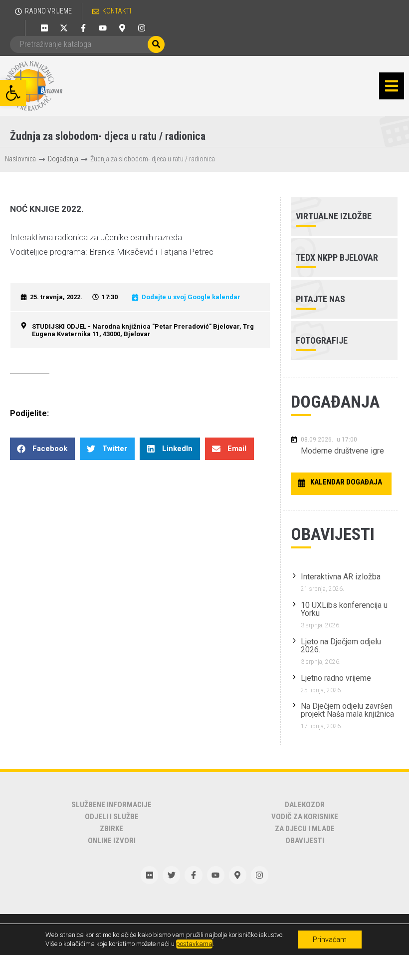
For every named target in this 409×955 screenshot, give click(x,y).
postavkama (194, 944)
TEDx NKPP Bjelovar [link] (337, 257)
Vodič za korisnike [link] (304, 816)
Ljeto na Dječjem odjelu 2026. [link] (341, 645)
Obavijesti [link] (304, 840)
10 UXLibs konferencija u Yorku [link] (344, 609)
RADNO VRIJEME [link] (48, 11)
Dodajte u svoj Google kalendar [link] (191, 297)
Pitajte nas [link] (320, 299)
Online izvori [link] (112, 840)
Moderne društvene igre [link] (342, 451)
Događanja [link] (63, 159)
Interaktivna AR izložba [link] (341, 576)
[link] (13, 93)
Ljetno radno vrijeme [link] (336, 678)
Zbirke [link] (111, 828)
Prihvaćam (330, 940)
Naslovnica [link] (20, 159)
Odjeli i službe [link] (112, 816)
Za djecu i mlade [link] (305, 828)
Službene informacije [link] (111, 804)
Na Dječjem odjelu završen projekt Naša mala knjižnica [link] (347, 710)
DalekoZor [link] (305, 804)
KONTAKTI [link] (116, 11)
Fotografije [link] (322, 340)
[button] (391, 85)
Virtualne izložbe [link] (334, 216)
